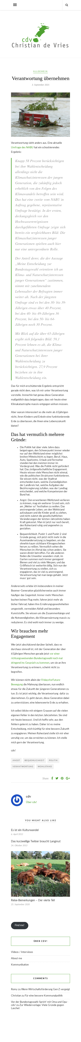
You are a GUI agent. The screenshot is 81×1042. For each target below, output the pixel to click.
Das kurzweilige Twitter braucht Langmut (36, 841)
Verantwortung (23, 767)
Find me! (19, 925)
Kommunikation (20, 965)
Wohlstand (45, 767)
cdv (28, 796)
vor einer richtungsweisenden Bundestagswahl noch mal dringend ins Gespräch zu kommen (37, 658)
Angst (16, 760)
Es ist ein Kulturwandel (25, 830)
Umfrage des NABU (22, 147)
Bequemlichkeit (34, 760)
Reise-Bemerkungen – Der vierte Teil (33, 900)
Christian (16, 995)
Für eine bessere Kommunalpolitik (44, 995)
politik (53, 760)
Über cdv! (31, 802)
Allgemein (40, 71)
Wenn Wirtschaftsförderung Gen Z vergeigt (45, 989)
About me (16, 958)
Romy (14, 989)
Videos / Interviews (22, 952)
